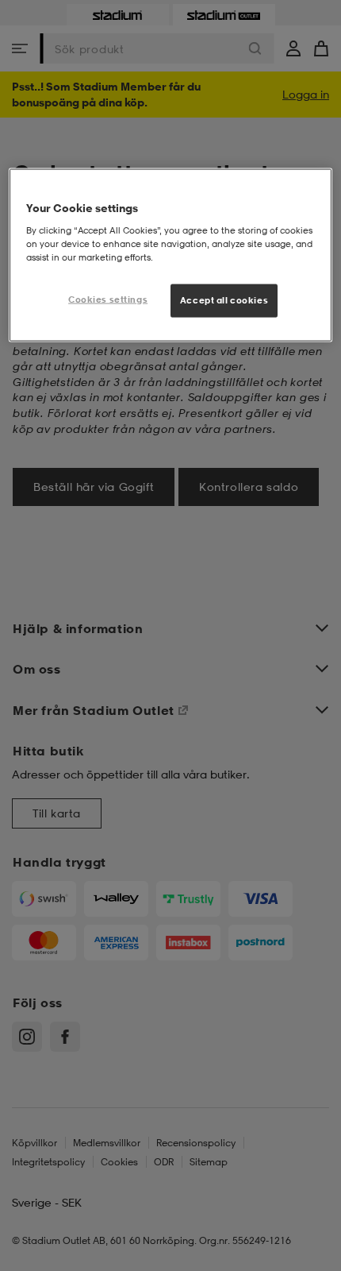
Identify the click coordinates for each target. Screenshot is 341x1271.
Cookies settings (108, 298)
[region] (171, 255)
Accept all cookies (224, 299)
